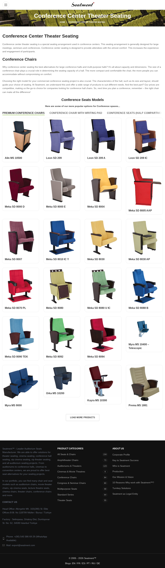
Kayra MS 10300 (97, 400)
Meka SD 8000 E (56, 206)
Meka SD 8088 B (138, 308)
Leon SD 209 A (96, 158)
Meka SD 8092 (54, 356)
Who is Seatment (121, 466)
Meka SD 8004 (96, 206)
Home (62, 22)
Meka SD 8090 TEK (16, 356)
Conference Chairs (67, 477)
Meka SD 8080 (54, 308)
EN (73, 563)
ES (83, 563)
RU (93, 563)
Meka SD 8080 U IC (98, 308)
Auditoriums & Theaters (69, 466)
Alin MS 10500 (13, 158)
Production (117, 471)
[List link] (27, 538)
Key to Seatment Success (125, 460)
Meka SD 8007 (13, 259)
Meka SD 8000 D (15, 206)
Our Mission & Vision (123, 477)
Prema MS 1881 (138, 405)
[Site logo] (82, 4)
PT (88, 563)
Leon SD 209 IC (138, 158)
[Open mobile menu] (6, 5)
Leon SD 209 (54, 158)
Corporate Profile (121, 454)
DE (98, 563)
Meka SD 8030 (96, 259)
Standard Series (65, 494)
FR (78, 563)
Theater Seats (64, 500)
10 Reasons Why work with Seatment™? (133, 482)
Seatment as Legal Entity (125, 494)
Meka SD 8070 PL (15, 308)
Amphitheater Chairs (67, 460)
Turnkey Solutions (121, 488)
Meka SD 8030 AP (139, 259)
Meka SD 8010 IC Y (57, 259)
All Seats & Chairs (66, 454)
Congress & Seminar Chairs (71, 483)
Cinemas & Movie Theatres (71, 471)
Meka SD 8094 (96, 356)
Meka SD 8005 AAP (140, 210)
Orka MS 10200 (55, 393)
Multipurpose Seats (67, 489)
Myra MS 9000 (13, 405)
